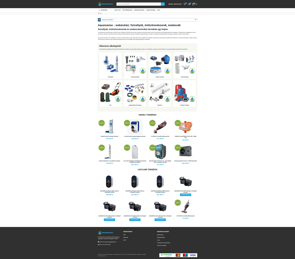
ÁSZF (124, 234)
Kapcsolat (125, 237)
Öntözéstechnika (135, 77)
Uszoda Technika (160, 77)
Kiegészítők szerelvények (135, 105)
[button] (184, 4)
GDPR (124, 240)
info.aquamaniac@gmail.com (109, 241)
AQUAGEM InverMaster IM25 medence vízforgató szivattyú (135, 191)
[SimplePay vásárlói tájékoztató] (178, 255)
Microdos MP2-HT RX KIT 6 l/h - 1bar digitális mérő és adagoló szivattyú (160, 161)
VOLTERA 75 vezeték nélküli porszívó (160, 136)
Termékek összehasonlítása (163, 242)
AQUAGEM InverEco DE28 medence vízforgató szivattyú (109, 216)
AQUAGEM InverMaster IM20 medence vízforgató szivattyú (160, 191)
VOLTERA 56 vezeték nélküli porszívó (186, 216)
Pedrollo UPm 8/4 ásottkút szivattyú (109, 136)
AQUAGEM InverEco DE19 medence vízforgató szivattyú (185, 191)
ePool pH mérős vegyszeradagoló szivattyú (134, 136)
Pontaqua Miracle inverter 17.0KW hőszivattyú (185, 161)
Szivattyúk (110, 77)
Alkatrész (160, 105)
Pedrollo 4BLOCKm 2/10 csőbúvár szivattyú (109, 161)
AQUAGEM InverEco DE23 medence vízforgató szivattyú (135, 216)
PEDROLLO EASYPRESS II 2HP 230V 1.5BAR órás (185, 137)
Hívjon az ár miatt (185, 194)
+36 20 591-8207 (106, 244)
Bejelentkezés (160, 234)
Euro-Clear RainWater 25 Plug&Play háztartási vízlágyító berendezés (135, 161)
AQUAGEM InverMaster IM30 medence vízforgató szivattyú (109, 191)
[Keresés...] (163, 4)
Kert (110, 105)
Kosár (158, 240)
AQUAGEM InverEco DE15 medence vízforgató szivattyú (160, 216)
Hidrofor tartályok (184, 105)
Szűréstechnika (184, 77)
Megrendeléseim (161, 237)
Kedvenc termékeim (161, 245)
